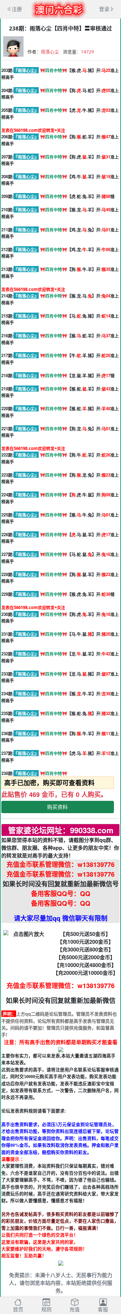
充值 (74, 1309)
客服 (103, 1309)
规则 (46, 1309)
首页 (18, 1309)
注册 (17, 9)
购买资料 (57, 807)
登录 (104, 9)
